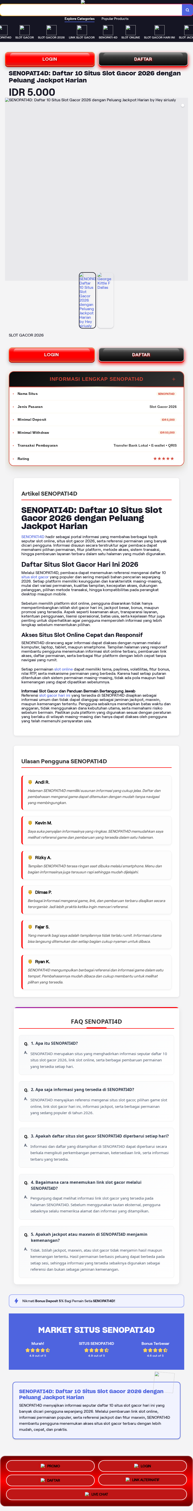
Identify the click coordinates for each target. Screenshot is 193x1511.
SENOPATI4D (32, 537)
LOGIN (49, 59)
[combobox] (91, 10)
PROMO (53, 1464)
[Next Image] (184, 190)
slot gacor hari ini (54, 695)
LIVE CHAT (99, 1496)
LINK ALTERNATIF (146, 1481)
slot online (63, 669)
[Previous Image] (9, 190)
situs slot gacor (35, 577)
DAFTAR (143, 59)
